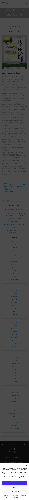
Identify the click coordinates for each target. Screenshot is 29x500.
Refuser (15, 487)
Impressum (23, 495)
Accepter (14, 483)
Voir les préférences (15, 491)
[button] (26, 465)
